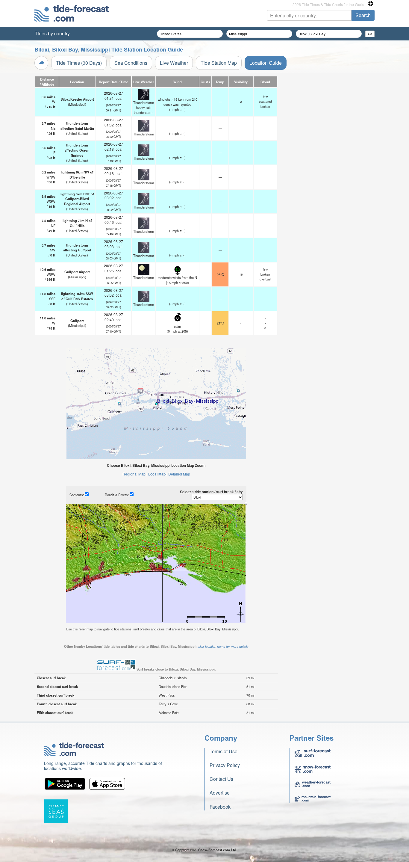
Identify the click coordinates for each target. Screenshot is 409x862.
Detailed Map (179, 473)
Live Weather (174, 62)
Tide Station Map (219, 62)
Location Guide (265, 62)
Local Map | (157, 474)
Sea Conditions (130, 62)
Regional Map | (134, 473)
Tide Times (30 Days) (79, 62)
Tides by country (52, 33)
